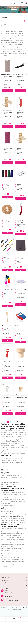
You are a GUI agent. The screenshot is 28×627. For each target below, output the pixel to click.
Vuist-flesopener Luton (20, 325)
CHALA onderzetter (7, 218)
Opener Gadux (7, 361)
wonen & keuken (11, 486)
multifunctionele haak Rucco (20, 253)
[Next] (20, 422)
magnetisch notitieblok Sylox (7, 289)
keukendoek (15, 554)
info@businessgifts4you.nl (11, 600)
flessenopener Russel (21, 110)
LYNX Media (23, 607)
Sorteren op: (3, 25)
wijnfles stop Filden (20, 361)
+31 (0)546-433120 (9, 596)
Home (11, 7)
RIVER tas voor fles (7, 182)
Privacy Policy (14, 613)
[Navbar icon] (1, 3)
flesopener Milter (21, 218)
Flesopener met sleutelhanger (7, 253)
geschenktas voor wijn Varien (7, 74)
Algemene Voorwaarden (14, 615)
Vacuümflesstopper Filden (21, 397)
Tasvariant (7, 146)
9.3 (21, 4)
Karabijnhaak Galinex (21, 182)
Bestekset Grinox (21, 146)
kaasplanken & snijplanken (16, 516)
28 (17, 421)
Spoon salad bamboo (7, 325)
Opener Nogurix (7, 397)
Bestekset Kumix (7, 110)
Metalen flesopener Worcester (21, 74)
